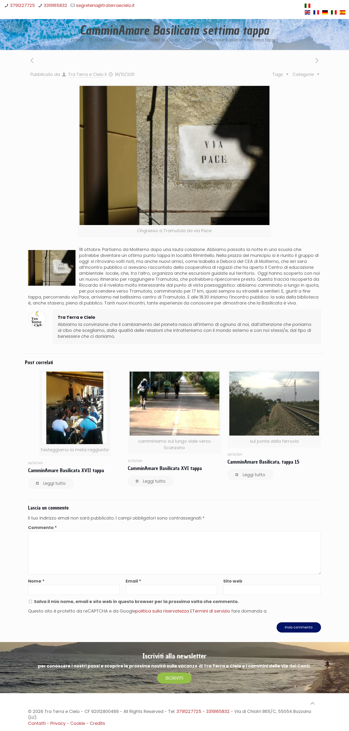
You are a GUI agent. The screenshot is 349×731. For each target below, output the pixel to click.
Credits (97, 723)
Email (133, 581)
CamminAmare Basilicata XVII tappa (66, 470)
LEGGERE (104, 40)
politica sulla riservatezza (162, 611)
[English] (307, 14)
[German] (325, 14)
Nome (36, 581)
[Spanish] (342, 14)
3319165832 (55, 5)
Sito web (232, 581)
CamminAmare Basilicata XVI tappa (165, 468)
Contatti (37, 723)
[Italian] (307, 7)
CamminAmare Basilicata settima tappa (235, 40)
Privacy (58, 723)
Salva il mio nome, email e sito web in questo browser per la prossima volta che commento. (136, 601)
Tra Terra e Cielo (86, 74)
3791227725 (22, 5)
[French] (316, 14)
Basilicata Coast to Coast (152, 40)
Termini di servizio (211, 611)
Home (77, 40)
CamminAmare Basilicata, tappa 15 (263, 461)
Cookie (77, 723)
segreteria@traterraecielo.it (105, 5)
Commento (42, 527)
